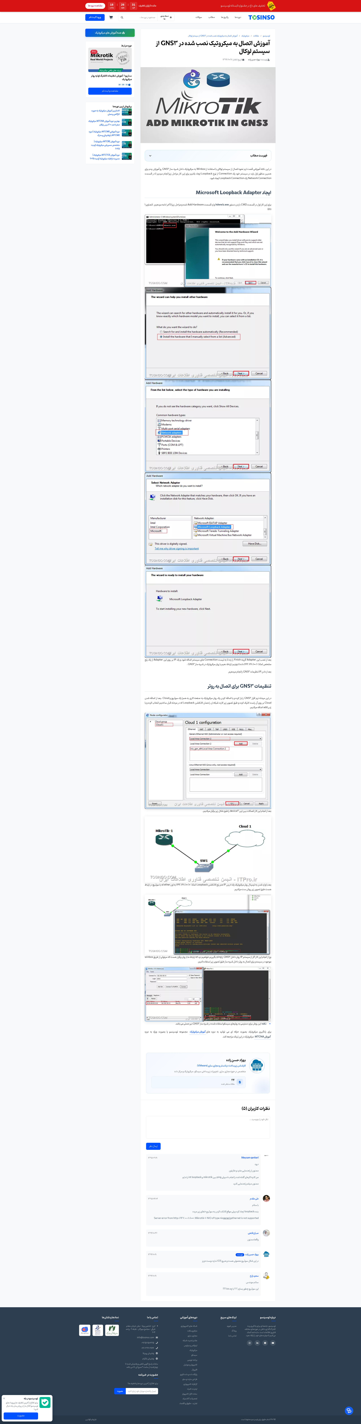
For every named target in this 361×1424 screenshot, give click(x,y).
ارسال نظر (153, 1146)
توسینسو (266, 35)
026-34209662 (147, 1348)
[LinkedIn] (257, 1343)
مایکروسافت (192, 1330)
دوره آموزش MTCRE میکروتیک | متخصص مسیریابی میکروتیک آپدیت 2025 (105, 145)
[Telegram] (265, 1343)
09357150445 (148, 1343)
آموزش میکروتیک (197, 1032)
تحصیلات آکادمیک (189, 1398)
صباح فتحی (253, 1233)
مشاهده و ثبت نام (110, 91)
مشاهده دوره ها (95, 5)
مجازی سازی (192, 1335)
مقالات (256, 35)
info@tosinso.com (145, 1337)
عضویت (120, 1391)
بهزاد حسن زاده (254, 59)
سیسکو (194, 1355)
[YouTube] (273, 1343)
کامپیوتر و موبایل (190, 1364)
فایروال (194, 1369)
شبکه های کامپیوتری (189, 1326)
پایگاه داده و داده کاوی (188, 1374)
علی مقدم (254, 1198)
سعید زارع (254, 1276)
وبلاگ (234, 1330)
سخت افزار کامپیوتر (189, 1393)
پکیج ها (224, 17)
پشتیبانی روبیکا (148, 1353)
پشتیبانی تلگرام (148, 1358)
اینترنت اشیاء (192, 1389)
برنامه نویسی (192, 1360)
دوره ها (238, 17)
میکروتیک (245, 35)
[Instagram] (249, 1343)
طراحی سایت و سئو (189, 1379)
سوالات (198, 17)
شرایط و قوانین (90, 1419)
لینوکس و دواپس (190, 1345)
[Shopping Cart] (111, 17)
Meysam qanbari (250, 1158)
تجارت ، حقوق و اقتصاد (188, 1403)
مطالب (211, 17)
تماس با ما (232, 1335)
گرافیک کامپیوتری (190, 1384)
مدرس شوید (231, 1326)
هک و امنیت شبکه (190, 1340)
